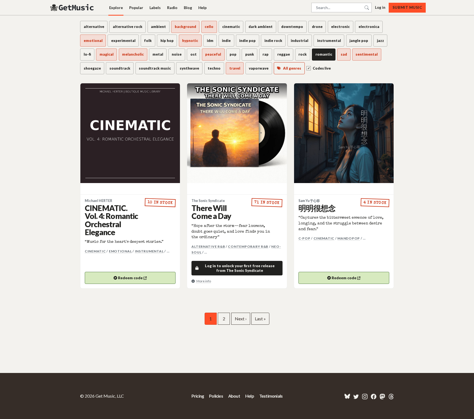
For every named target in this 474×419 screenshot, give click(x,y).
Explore (116, 7)
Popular (136, 7)
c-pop (304, 238)
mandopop (348, 238)
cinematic (95, 251)
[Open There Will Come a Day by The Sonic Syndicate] (237, 133)
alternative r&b (208, 246)
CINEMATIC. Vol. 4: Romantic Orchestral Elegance (111, 220)
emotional (120, 251)
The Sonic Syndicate (208, 201)
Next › (241, 318)
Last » (260, 318)
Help (202, 7)
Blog (188, 7)
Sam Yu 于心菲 (309, 201)
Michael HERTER (98, 201)
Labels (155, 7)
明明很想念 (317, 208)
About (234, 395)
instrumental (149, 251)
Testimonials (271, 395)
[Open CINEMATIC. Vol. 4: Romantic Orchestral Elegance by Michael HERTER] (130, 133)
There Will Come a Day (211, 212)
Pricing (197, 395)
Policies (216, 395)
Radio (172, 7)
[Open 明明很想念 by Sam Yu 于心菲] (344, 133)
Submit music (407, 7)
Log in (380, 7)
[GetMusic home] (72, 8)
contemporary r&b (248, 246)
